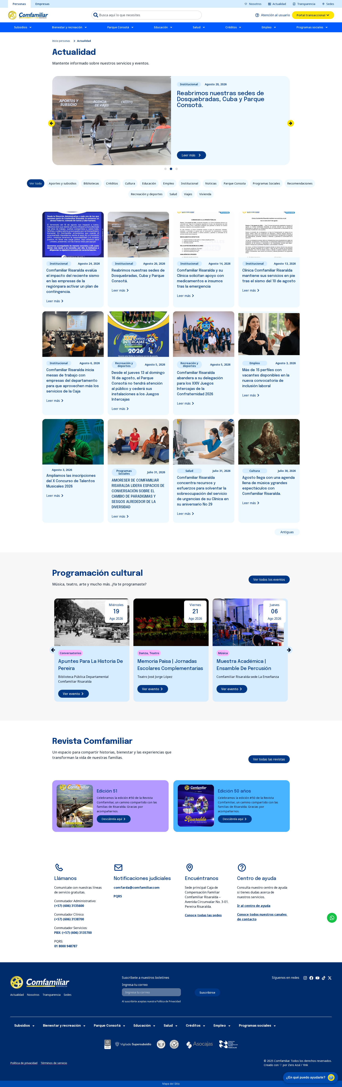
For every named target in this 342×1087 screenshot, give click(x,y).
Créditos (231, 27)
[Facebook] (311, 978)
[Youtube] (317, 978)
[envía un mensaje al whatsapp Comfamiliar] (332, 918)
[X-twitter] (330, 978)
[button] (290, 123)
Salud (196, 27)
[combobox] (146, 15)
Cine (221, 653)
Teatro (75, 653)
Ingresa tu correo (135, 985)
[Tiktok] (324, 978)
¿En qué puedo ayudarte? (305, 1077)
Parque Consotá (118, 27)
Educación (161, 27)
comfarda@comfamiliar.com (137, 887)
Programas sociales (309, 27)
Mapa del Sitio (171, 1083)
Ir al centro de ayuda (253, 906)
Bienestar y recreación (67, 27)
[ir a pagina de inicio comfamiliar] (28, 15)
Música (144, 653)
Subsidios (20, 27)
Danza (64, 653)
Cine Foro (232, 653)
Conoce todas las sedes (203, 915)
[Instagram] (305, 978)
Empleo (267, 27)
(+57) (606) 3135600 (69, 906)
